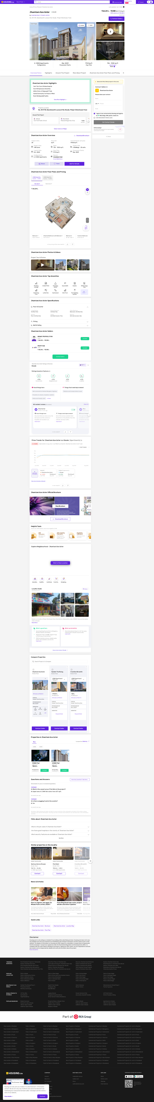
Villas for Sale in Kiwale (109, 1003)
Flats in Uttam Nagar (53, 973)
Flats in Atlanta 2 (24, 980)
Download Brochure (82, 135)
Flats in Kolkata (30, 1049)
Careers (47, 1076)
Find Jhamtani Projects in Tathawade (30, 962)
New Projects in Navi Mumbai (74, 1057)
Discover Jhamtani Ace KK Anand (84, 962)
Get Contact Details (108, 122)
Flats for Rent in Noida (49, 1046)
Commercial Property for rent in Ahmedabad (130, 1051)
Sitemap (103, 1081)
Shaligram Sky (52, 987)
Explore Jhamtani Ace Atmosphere (29, 967)
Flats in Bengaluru (31, 1029)
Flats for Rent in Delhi (49, 1040)
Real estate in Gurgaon (10, 1043)
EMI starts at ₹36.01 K (76, 697)
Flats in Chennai (30, 1037)
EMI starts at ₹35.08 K (117, 13)
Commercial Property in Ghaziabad (99, 1063)
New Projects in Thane (72, 1054)
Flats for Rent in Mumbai (50, 1026)
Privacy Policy (48, 1089)
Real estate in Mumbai (10, 1026)
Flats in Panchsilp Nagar (82, 979)
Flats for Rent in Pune (49, 1034)
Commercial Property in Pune (97, 1034)
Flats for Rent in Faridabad (51, 1060)
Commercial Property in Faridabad (98, 1060)
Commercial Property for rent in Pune (128, 1034)
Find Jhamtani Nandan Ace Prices (29, 965)
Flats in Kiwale (24, 973)
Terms (46, 1084)
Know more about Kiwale (59, 650)
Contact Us (48, 1091)
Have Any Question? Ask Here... (79, 779)
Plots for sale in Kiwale (82, 1003)
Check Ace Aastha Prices (110, 969)
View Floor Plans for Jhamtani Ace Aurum (59, 969)
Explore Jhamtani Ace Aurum (83, 963)
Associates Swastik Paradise (83, 995)
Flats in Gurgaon (30, 1043)
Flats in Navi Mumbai (31, 1057)
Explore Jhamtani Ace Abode (56, 967)
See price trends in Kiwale (38, 481)
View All (86, 404)
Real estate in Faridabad (11, 1060)
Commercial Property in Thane (97, 1054)
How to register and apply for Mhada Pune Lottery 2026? (41, 903)
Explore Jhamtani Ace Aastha (84, 965)
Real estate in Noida (9, 1046)
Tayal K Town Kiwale (53, 985)
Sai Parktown (23, 995)
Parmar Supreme (107, 987)
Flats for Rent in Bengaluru (51, 1029)
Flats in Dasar (51, 980)
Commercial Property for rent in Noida (128, 1046)
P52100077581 (57, 157)
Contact (85, 338)
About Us (47, 1079)
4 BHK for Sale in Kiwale (26, 1006)
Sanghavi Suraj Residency (55, 995)
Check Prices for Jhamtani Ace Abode (58, 965)
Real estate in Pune (9, 1034)
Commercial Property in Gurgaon (98, 1043)
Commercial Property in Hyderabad (99, 1032)
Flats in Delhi (29, 1040)
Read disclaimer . (34, 949)
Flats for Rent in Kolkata (50, 1049)
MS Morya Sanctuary (25, 988)
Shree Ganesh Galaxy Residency (57, 996)
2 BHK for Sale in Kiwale (82, 1004)
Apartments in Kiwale (109, 1001)
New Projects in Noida (72, 1046)
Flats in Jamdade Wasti (54, 979)
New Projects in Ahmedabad (74, 1051)
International (104, 1084)
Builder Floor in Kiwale (54, 1003)
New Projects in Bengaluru (73, 1029)
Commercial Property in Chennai (98, 1037)
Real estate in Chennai (10, 1037)
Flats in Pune (29, 1034)
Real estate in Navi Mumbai (11, 1057)
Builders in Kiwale (52, 1006)
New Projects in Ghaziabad (73, 1063)
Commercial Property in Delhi (97, 1040)
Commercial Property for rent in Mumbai (128, 1026)
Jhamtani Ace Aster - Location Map (63, 926)
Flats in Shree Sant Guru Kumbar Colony (59, 975)
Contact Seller (40, 728)
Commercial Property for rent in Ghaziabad (129, 1063)
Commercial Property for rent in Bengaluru (129, 1029)
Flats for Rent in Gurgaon (50, 1043)
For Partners (48, 1081)
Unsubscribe (48, 1094)
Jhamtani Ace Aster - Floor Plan (41, 930)
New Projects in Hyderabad (74, 1032)
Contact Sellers (117, 18)
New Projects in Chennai (73, 1037)
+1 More (49, 398)
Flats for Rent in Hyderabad (51, 1032)
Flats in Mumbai (30, 1026)
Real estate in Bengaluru (11, 1029)
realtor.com (76, 1079)
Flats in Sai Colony (80, 975)
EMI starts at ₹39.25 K (57, 697)
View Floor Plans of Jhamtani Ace (57, 962)
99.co (74, 1081)
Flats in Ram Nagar (81, 977)
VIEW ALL (81, 741)
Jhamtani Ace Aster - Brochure (41, 926)
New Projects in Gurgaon (73, 1043)
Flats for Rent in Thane (50, 1054)
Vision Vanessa (80, 985)
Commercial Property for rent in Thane (128, 1054)
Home (31, 7)
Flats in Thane (30, 1054)
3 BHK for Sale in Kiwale (109, 1004)
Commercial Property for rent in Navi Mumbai (130, 1057)
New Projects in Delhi (72, 1040)
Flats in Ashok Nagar (108, 980)
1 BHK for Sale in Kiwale (54, 1004)
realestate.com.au (77, 1076)
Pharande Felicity (25, 987)
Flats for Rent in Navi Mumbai (51, 1057)
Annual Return (48, 1086)
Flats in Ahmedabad (31, 1051)
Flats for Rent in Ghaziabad (51, 1063)
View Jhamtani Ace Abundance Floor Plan (31, 969)
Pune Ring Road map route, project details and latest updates (69, 903)
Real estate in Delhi (9, 1040)
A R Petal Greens (107, 993)
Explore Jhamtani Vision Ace (111, 962)
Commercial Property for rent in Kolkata (128, 1049)
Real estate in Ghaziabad (11, 1063)
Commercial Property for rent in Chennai (129, 1037)
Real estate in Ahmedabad (11, 1051)
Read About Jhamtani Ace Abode (112, 967)
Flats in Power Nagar (108, 973)
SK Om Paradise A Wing (109, 995)
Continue (42, 1096)
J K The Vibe (23, 993)
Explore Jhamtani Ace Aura (27, 963)
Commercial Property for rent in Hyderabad (129, 1032)
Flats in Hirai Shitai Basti (54, 977)
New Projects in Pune (72, 1034)
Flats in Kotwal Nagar (81, 973)
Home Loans (104, 1079)
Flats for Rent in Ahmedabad (51, 1051)
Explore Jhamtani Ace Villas (110, 965)
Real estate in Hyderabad (11, 1032)
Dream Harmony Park (81, 993)
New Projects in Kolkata (73, 1049)
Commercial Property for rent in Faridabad (129, 1060)
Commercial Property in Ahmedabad (99, 1051)
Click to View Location (60, 563)
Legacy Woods (52, 993)
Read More (35, 622)
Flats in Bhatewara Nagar (27, 979)
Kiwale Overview (24, 1001)
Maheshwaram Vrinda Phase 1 (111, 985)
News (102, 1076)
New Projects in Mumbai (73, 1026)
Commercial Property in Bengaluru (99, 1029)
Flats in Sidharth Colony (26, 977)
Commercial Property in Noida (97, 1046)
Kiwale (39, 7)
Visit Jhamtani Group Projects (84, 967)
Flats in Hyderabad (31, 1032)
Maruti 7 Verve (79, 987)
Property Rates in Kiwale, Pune (56, 1001)
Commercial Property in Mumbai (98, 1026)
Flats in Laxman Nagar (109, 979)
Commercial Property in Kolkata (98, 1049)
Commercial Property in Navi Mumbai (99, 1057)
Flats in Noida (30, 1046)
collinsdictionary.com (78, 1084)
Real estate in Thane (10, 1054)
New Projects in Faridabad (73, 1060)
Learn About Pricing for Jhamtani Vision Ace (60, 963)
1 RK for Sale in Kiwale (26, 1004)
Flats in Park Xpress (81, 980)
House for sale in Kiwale (26, 1003)
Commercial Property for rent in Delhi (128, 1040)
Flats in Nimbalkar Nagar (109, 975)
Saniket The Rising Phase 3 (27, 985)
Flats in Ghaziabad (31, 1063)
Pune (35, 7)
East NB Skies (51, 988)
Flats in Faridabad (31, 1060)
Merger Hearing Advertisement (53, 1096)
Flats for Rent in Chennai (50, 1037)
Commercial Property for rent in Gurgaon (129, 1043)
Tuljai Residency (24, 996)
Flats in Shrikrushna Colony (27, 975)
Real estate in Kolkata (10, 1049)
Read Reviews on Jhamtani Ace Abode (113, 963)
